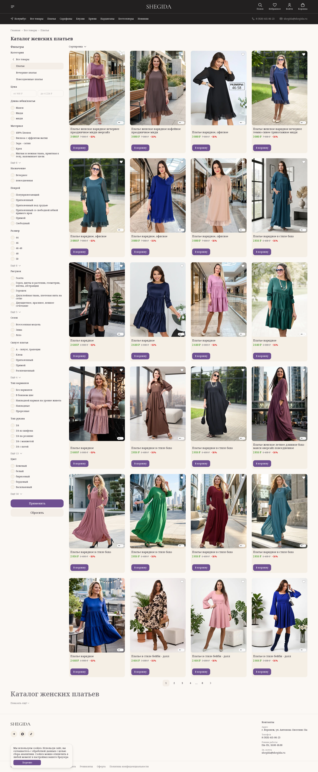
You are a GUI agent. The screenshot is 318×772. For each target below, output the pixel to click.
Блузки (80, 18)
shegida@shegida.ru (273, 752)
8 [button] (202, 683)
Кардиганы (107, 18)
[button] (275, 6)
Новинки (143, 18)
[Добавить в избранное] (121, 54)
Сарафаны (66, 18)
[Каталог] (13, 7)
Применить (37, 503)
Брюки (93, 18)
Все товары (36, 18)
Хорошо (27, 762)
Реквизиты (86, 766)
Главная (15, 30)
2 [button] (174, 683)
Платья (51, 18)
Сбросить (37, 513)
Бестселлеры (126, 18)
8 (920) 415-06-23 (271, 737)
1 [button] (166, 683)
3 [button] (182, 683)
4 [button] (190, 683)
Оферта (101, 766)
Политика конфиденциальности (129, 766)
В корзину (79, 147)
